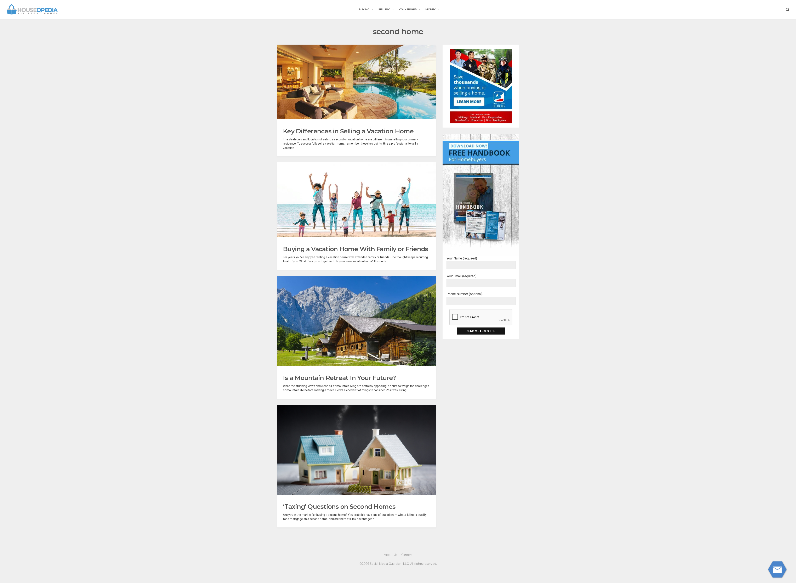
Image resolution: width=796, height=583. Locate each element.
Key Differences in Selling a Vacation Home (348, 131)
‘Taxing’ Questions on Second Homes (339, 506)
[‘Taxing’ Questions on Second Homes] (356, 450)
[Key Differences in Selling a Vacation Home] (356, 82)
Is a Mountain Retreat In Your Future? (339, 378)
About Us (390, 555)
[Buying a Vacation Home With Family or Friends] (356, 199)
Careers (406, 555)
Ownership (408, 9)
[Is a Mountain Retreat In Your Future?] (356, 321)
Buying (364, 9)
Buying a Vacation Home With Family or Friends (355, 249)
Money (430, 9)
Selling (384, 9)
